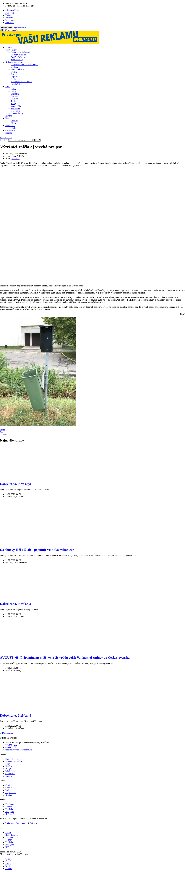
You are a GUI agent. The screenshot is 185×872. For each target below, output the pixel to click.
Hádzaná (14, 96)
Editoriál (14, 120)
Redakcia (16, 158)
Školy (13, 128)
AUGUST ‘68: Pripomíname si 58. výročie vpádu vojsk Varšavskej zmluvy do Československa (65, 657)
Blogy (8, 118)
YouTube (9, 809)
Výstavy (14, 67)
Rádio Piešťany (17, 69)
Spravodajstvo (11, 50)
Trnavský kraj (17, 59)
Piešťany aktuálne (18, 55)
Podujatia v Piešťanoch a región (24, 64)
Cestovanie (10, 130)
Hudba (14, 72)
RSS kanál (9, 814)
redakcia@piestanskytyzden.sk (18, 750)
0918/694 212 (11, 745)
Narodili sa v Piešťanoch (21, 81)
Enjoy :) (33, 823)
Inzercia (8, 133)
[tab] (8, 832)
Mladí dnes (10, 125)
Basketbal (15, 94)
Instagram (9, 811)
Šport (7, 86)
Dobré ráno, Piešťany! (20, 52)
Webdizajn (9, 823)
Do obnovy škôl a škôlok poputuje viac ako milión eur (37, 549)
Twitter (8, 807)
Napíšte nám (10, 792)
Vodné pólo (16, 106)
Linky (8, 790)
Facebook (9, 804)
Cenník (8, 788)
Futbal (13, 89)
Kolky (13, 103)
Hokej (13, 91)
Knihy (13, 79)
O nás (7, 785)
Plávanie (14, 99)
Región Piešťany (18, 57)
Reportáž (15, 77)
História (8, 116)
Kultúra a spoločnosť (14, 62)
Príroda (14, 74)
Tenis (13, 101)
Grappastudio (21, 823)
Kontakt (8, 795)
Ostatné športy (17, 113)
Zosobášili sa (16, 84)
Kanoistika (15, 111)
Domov (8, 47)
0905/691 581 (11, 747)
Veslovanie (15, 108)
